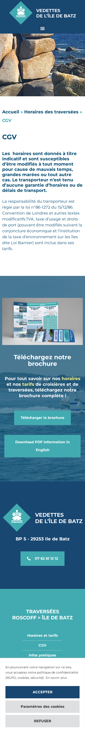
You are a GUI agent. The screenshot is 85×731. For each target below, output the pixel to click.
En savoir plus (56, 678)
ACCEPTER (43, 692)
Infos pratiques (42, 655)
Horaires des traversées (51, 111)
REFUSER (42, 721)
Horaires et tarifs (42, 635)
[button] (42, 28)
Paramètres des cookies (43, 706)
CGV (42, 645)
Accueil (10, 111)
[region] (42, 694)
